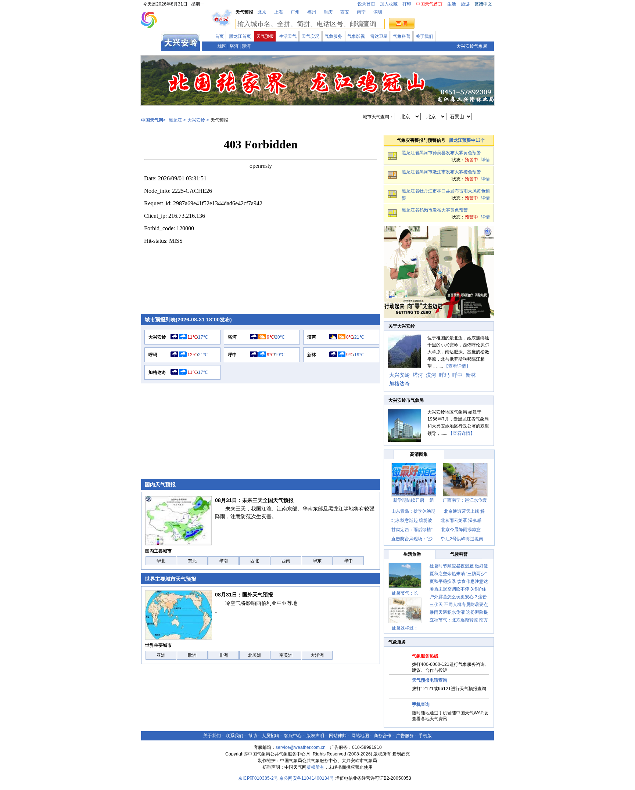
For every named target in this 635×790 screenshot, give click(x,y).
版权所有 (315, 767)
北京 (262, 12)
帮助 (252, 735)
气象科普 (401, 36)
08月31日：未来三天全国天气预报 (254, 500)
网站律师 (338, 735)
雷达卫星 (379, 36)
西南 (285, 560)
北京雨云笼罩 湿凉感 (461, 520)
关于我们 (424, 36)
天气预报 (265, 36)
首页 (219, 36)
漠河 (246, 46)
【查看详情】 (457, 366)
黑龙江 (151, 45)
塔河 (234, 46)
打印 (406, 4)
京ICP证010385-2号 (258, 778)
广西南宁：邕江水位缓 (465, 500)
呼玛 (152, 354)
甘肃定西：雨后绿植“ (412, 529)
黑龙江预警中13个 (467, 140)
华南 (223, 560)
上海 (278, 12)
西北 (254, 560)
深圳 (377, 12)
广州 (295, 12)
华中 (348, 560)
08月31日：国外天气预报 (244, 595)
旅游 (465, 4)
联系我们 (234, 735)
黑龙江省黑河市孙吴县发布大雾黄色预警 (441, 152)
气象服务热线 (425, 656)
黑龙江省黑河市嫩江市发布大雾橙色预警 (441, 171)
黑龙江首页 (240, 36)
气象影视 (356, 36)
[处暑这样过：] (404, 610)
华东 (317, 560)
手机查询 (421, 704)
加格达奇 (157, 372)
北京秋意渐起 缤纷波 (411, 520)
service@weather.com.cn (301, 747)
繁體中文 (483, 4)
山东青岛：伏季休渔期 (413, 511)
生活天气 (288, 36)
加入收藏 (389, 4)
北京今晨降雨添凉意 (461, 529)
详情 (485, 159)
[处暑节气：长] (404, 575)
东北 (192, 560)
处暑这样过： (405, 628)
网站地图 (360, 735)
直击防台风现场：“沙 (412, 538)
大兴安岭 (196, 120)
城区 (222, 46)
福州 (311, 12)
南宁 (361, 12)
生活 (451, 4)
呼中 (232, 354)
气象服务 (333, 36)
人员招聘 (270, 735)
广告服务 (405, 735)
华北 (161, 560)
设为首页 (366, 4)
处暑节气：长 (405, 593)
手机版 (425, 735)
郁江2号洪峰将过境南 (462, 538)
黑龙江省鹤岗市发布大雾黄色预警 (435, 210)
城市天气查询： (378, 116)
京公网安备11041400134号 (306, 778)
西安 (344, 12)
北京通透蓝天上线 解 (464, 511)
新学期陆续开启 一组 (413, 500)
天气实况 (310, 36)
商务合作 (382, 735)
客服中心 (293, 735)
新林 (311, 354)
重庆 (328, 12)
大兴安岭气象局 (471, 46)
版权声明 (315, 735)
